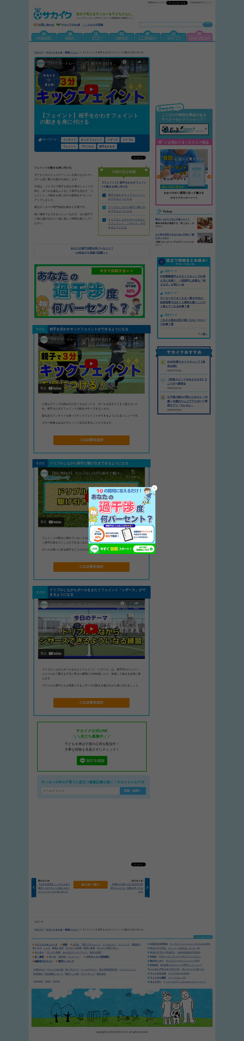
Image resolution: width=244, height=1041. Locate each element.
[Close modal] (154, 488)
